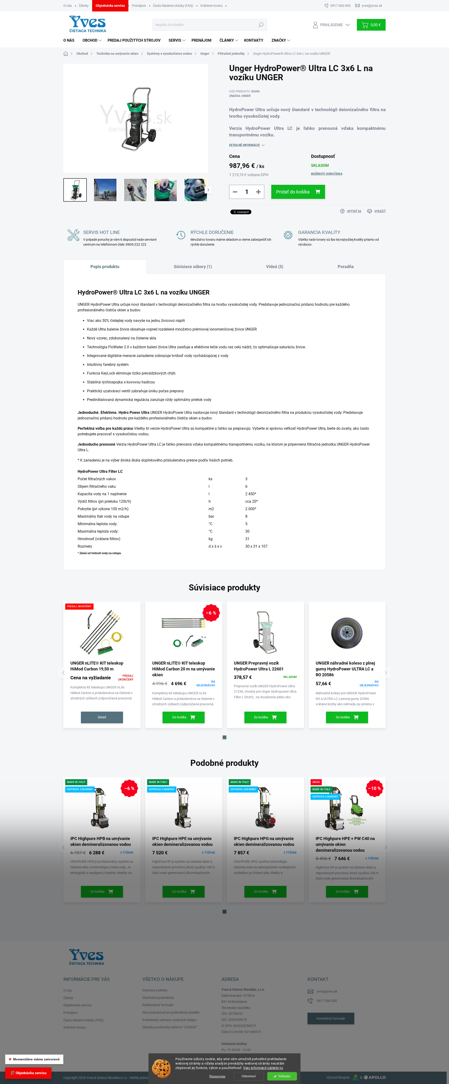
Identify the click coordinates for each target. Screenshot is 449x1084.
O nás (67, 5)
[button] (224, 737)
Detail (102, 717)
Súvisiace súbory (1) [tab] (193, 266)
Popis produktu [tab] (105, 266)
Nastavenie (217, 1076)
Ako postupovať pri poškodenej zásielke (170, 1012)
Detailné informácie (244, 145)
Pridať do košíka (293, 192)
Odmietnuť (249, 1076)
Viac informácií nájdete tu (263, 1068)
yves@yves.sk (327, 991)
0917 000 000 (327, 1001)
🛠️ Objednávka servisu (28, 1073)
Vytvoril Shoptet (338, 1077)
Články (84, 5)
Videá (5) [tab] (274, 266)
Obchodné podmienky (158, 998)
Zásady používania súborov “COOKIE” (169, 1027)
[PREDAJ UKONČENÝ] (102, 632)
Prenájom (139, 5)
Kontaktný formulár (331, 1018)
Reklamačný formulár (158, 1005)
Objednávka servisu (110, 5)
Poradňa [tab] (346, 266)
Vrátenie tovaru (211, 5)
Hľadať (261, 25)
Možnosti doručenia (326, 173)
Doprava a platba (154, 990)
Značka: (240, 96)
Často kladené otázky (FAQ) (173, 5)
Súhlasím (284, 1076)
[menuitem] (70, 40)
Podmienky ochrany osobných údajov (169, 1020)
